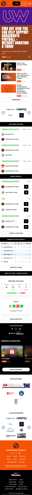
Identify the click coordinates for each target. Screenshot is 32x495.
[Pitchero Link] (20, 334)
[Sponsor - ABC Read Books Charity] (10, 430)
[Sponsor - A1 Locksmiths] (10, 436)
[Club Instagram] (20, 329)
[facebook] (13, 453)
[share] (29, 57)
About (21, 479)
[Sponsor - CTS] (21, 436)
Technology (13, 484)
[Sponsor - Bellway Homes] (10, 115)
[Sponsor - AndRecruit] (21, 115)
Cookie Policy (9, 489)
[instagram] (19, 453)
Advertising (12, 482)
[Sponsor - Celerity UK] (21, 109)
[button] (29, 57)
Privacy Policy (22, 486)
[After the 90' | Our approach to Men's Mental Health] (8, 77)
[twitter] (16, 453)
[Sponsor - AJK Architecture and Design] (21, 430)
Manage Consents (21, 489)
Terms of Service (10, 486)
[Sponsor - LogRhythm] (10, 109)
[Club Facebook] (12, 329)
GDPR (21, 484)
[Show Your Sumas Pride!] (8, 66)
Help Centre (13, 479)
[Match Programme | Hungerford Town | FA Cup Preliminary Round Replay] (8, 88)
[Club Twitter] (16, 329)
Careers (21, 482)
